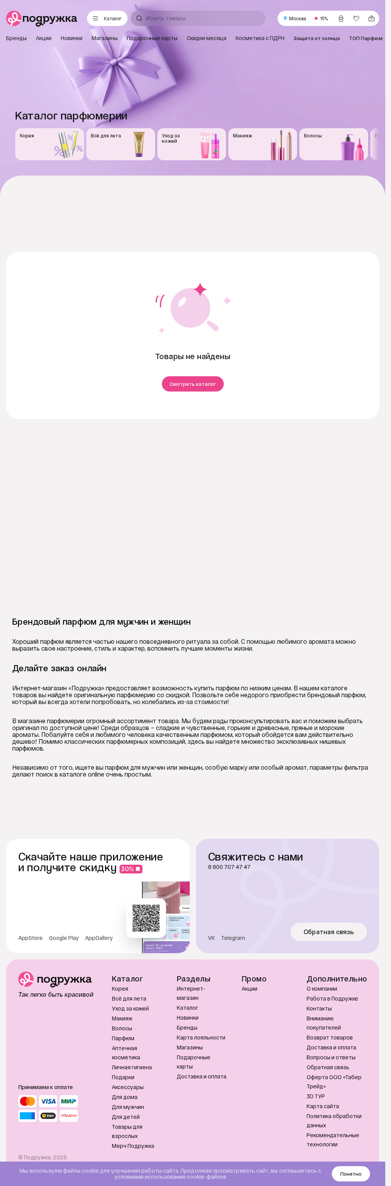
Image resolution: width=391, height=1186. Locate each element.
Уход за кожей (130, 1008)
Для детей (126, 1116)
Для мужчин (128, 1107)
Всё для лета (129, 998)
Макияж (122, 1018)
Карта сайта (323, 1106)
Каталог (187, 1007)
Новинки (188, 1017)
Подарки (123, 1077)
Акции (249, 988)
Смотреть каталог (193, 384)
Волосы (122, 1028)
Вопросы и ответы (331, 1057)
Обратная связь (329, 932)
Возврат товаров (330, 1037)
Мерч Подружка (133, 1145)
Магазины (190, 1047)
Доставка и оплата (201, 1076)
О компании (322, 988)
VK (211, 938)
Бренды (187, 1027)
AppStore (30, 938)
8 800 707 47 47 (229, 867)
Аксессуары (128, 1087)
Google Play (64, 938)
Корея (120, 988)
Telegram (233, 938)
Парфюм (123, 1038)
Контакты (319, 1008)
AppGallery (99, 938)
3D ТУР (316, 1096)
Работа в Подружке (332, 998)
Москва (297, 18)
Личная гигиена (132, 1067)
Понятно (351, 1174)
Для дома (124, 1097)
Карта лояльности (201, 1037)
